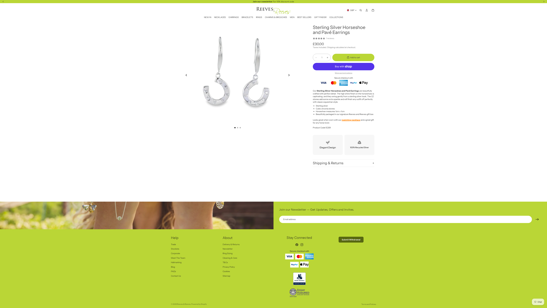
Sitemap (226, 276)
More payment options (343, 73)
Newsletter (228, 249)
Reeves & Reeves (184, 304)
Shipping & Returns (328, 163)
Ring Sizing (227, 253)
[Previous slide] (185, 75)
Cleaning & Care (230, 258)
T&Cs (225, 262)
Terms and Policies (368, 304)
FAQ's (173, 271)
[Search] (361, 10)
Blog (173, 267)
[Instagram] (302, 244)
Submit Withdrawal (351, 239)
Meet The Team (178, 258)
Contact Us (176, 276)
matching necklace (351, 120)
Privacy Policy (229, 267)
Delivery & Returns (231, 244)
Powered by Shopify (199, 304)
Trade (173, 244)
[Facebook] (297, 244)
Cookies (226, 271)
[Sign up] (537, 219)
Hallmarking (176, 262)
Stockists (175, 249)
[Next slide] (290, 75)
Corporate (175, 253)
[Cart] (373, 10)
